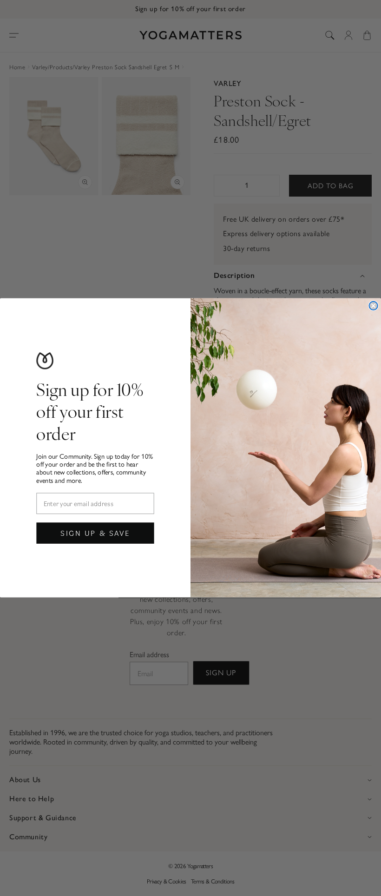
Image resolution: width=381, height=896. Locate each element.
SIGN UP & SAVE (95, 533)
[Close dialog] (373, 306)
